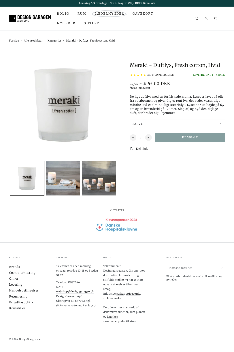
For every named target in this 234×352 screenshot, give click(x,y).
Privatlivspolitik (21, 302)
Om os (14, 278)
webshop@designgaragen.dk (75, 291)
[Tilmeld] (223, 268)
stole (106, 298)
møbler (119, 279)
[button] (196, 18)
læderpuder (118, 321)
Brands (14, 267)
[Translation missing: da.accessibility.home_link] (30, 18)
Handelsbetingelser (24, 290)
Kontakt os (17, 308)
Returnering (18, 296)
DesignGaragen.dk (29, 339)
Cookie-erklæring (22, 272)
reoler (117, 298)
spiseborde (133, 293)
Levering (15, 284)
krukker (112, 316)
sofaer (120, 293)
